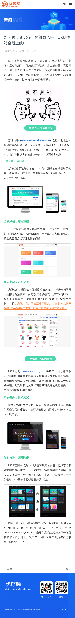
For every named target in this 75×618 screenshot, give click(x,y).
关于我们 (65, 609)
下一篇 (65, 569)
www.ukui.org (31, 371)
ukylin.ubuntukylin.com (35, 140)
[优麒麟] (11, 4)
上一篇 (9, 569)
